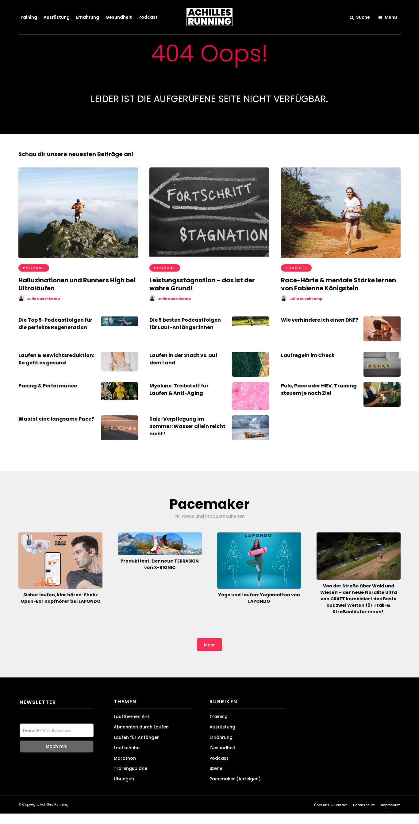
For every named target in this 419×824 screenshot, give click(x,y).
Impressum (391, 804)
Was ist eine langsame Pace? (56, 418)
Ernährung (87, 17)
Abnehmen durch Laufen (141, 727)
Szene (216, 768)
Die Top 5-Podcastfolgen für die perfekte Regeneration (55, 323)
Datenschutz (364, 804)
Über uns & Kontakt (330, 804)
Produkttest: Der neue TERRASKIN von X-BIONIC (160, 564)
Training (27, 17)
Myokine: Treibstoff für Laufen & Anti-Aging (179, 389)
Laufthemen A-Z (132, 716)
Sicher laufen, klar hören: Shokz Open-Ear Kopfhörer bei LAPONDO (61, 598)
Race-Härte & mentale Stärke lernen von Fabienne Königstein (338, 284)
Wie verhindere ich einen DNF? (319, 320)
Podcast (148, 17)
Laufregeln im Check (308, 355)
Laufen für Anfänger (136, 737)
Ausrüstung (57, 17)
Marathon (125, 758)
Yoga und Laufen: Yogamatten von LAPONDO (259, 598)
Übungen (124, 779)
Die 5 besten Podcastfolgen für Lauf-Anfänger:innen (185, 323)
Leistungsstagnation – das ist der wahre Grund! (202, 284)
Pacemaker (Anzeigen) (235, 779)
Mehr (209, 645)
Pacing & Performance (47, 385)
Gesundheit (119, 17)
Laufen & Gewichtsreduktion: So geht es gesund (56, 359)
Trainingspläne (130, 768)
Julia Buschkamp (43, 298)
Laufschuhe (127, 748)
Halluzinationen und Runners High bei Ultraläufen (77, 284)
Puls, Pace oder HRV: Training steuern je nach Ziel (319, 389)
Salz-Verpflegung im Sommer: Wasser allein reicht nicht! (187, 426)
